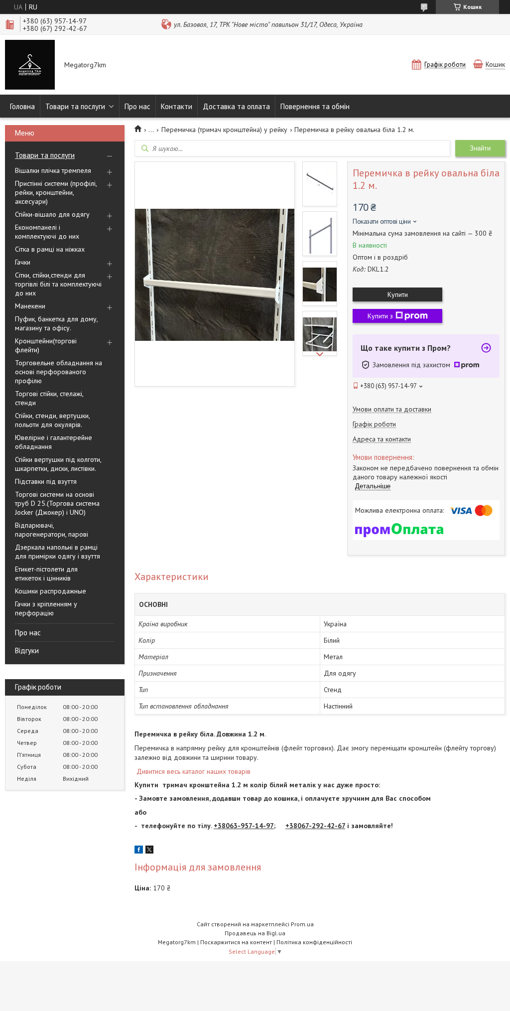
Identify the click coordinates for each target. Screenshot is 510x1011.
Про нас (137, 106)
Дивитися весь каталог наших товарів (193, 771)
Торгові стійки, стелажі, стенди (49, 398)
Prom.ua (302, 924)
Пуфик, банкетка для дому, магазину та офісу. (56, 323)
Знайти (480, 148)
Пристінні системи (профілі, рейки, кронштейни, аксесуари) (56, 192)
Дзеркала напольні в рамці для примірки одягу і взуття (57, 552)
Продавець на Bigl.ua (255, 933)
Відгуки (27, 650)
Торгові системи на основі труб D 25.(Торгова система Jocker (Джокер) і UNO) (57, 503)
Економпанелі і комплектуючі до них (47, 232)
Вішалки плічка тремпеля (53, 170)
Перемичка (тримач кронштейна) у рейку (224, 129)
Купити (397, 294)
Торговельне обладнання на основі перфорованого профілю (58, 371)
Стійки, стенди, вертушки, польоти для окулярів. (52, 420)
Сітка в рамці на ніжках (50, 249)
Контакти (176, 106)
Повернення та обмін (315, 106)
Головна (22, 106)
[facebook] (138, 851)
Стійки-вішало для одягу (52, 214)
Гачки (22, 262)
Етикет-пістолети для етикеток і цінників (46, 573)
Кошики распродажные (50, 590)
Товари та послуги (75, 106)
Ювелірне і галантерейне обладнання (53, 442)
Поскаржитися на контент (236, 942)
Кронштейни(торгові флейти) (46, 345)
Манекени (30, 305)
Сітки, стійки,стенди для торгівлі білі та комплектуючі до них (58, 284)
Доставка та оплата (236, 106)
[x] (149, 851)
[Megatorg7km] (30, 66)
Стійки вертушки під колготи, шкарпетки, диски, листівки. (58, 464)
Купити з (380, 315)
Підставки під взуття (46, 481)
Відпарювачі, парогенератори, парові (51, 530)
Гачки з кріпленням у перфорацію (46, 608)
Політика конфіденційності (314, 942)
